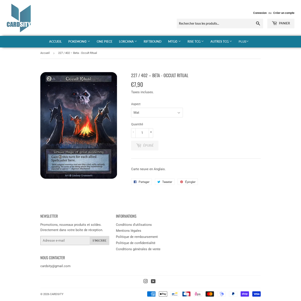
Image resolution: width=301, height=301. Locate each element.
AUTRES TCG (219, 41)
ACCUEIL (55, 41)
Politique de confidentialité (135, 243)
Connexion (260, 13)
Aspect (136, 104)
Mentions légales (128, 231)
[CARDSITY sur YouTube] (153, 282)
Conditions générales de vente (138, 249)
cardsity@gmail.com (55, 266)
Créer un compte (283, 13)
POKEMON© (77, 41)
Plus (242, 41)
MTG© (173, 41)
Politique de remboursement (137, 237)
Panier (284, 23)
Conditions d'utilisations (134, 225)
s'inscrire (99, 240)
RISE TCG (194, 41)
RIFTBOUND (153, 41)
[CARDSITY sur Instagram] (145, 282)
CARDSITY (56, 294)
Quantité (137, 124)
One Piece (104, 41)
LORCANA (126, 41)
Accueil (45, 53)
